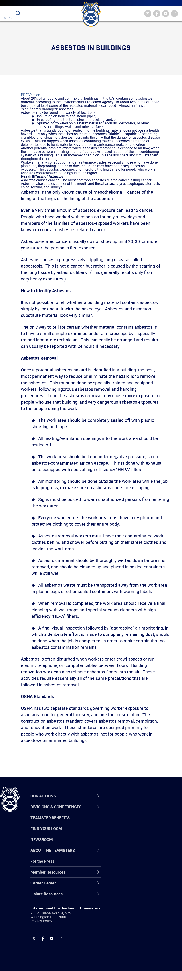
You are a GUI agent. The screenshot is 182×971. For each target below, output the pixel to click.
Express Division (131, 875)
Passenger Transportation (139, 949)
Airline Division (129, 811)
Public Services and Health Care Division (145, 960)
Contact (124, 811)
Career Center (132, 795)
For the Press (42, 861)
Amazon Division (131, 821)
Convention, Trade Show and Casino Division (142, 864)
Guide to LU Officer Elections (142, 864)
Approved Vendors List (137, 853)
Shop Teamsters (131, 832)
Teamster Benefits (50, 817)
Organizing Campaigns (137, 811)
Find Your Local (46, 828)
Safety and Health (132, 832)
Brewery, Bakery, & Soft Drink (142, 832)
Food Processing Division (139, 885)
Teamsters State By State (139, 811)
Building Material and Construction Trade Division (141, 843)
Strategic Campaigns (135, 821)
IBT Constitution (131, 853)
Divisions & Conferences (142, 795)
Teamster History (132, 832)
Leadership (126, 821)
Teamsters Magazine (135, 821)
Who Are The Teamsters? (139, 811)
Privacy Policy (41, 920)
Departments (128, 843)
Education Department (136, 821)
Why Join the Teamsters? (139, 811)
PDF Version (30, 94)
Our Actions (129, 795)
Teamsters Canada (134, 843)
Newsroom (41, 839)
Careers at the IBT (133, 821)
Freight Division (130, 896)
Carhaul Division (131, 853)
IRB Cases (126, 864)
